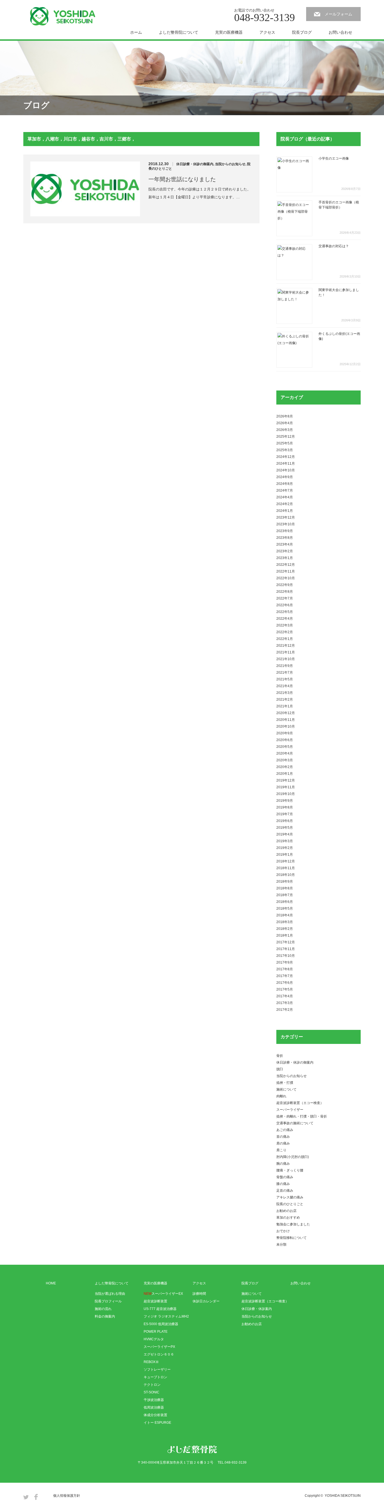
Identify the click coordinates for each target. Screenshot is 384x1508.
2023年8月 (284, 538)
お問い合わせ (340, 32)
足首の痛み (284, 1191)
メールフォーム (338, 14)
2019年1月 (284, 855)
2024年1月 (284, 511)
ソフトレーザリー (157, 1369)
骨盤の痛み (284, 1177)
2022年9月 (284, 585)
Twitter (26, 1497)
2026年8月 (284, 416)
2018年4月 (284, 915)
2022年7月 (284, 598)
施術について (286, 1089)
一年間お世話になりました (182, 179)
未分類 (281, 1244)
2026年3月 (284, 430)
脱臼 (279, 1069)
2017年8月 (284, 969)
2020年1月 (284, 774)
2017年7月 (284, 976)
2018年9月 (284, 882)
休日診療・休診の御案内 (194, 164)
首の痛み (283, 1137)
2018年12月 (285, 861)
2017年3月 (284, 1003)
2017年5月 (284, 989)
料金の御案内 (105, 1316)
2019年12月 (285, 780)
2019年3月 (284, 841)
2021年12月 (285, 646)
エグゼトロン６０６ (159, 1354)
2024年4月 (284, 497)
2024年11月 (285, 463)
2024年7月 (284, 490)
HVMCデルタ (154, 1339)
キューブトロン (155, 1377)
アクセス (267, 32)
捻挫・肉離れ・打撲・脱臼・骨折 (301, 1116)
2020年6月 (284, 740)
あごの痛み (284, 1130)
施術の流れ (103, 1309)
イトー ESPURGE (157, 1422)
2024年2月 (284, 504)
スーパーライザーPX (159, 1346)
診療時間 (199, 1293)
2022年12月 (285, 565)
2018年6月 (284, 902)
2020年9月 (284, 733)
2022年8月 (284, 592)
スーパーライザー (289, 1110)
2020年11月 (285, 720)
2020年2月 (284, 767)
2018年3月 (284, 922)
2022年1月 (284, 639)
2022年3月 (284, 625)
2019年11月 (285, 787)
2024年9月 (284, 477)
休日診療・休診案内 (256, 1309)
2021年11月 (285, 652)
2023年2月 (284, 551)
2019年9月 (284, 801)
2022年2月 (284, 632)
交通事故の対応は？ (334, 246)
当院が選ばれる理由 (110, 1293)
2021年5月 (284, 679)
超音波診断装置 (155, 1301)
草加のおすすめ (288, 1217)
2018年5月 (284, 908)
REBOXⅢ (151, 1362)
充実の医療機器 (229, 32)
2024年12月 (285, 457)
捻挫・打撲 (284, 1083)
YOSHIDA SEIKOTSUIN (343, 1496)
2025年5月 (284, 443)
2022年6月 (284, 605)
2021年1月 (284, 706)
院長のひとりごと (289, 1204)
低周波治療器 (154, 1407)
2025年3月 (284, 450)
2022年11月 (285, 571)
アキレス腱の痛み (289, 1197)
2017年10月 (285, 956)
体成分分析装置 (155, 1415)
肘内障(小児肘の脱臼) (292, 1157)
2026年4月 (284, 423)
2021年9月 (284, 666)
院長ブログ (302, 32)
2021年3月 (284, 693)
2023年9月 (284, 531)
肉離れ (281, 1096)
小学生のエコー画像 (334, 158)
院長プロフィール (108, 1301)
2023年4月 (284, 544)
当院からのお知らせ (230, 164)
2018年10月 (285, 875)
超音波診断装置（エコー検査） (300, 1103)
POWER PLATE (156, 1331)
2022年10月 (285, 578)
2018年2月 (284, 929)
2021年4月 (284, 686)
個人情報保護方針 (66, 1495)
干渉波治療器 (154, 1400)
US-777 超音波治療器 (160, 1309)
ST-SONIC (151, 1392)
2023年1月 (284, 558)
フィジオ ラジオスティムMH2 (166, 1316)
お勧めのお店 (286, 1211)
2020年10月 (285, 726)
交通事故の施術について (294, 1123)
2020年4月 (284, 753)
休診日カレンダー (206, 1301)
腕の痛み (283, 1164)
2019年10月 (285, 794)
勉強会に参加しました (293, 1224)
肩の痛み (283, 1143)
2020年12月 (285, 713)
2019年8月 (284, 807)
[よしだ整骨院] (62, 16)
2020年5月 (284, 747)
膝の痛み (283, 1184)
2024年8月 (284, 484)
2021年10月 (285, 659)
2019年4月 (284, 834)
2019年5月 (284, 828)
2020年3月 (284, 760)
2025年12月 (285, 437)
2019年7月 (284, 814)
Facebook (36, 1497)
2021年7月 (284, 672)
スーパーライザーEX (163, 1293)
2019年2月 (284, 848)
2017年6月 (284, 983)
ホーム (136, 32)
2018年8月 (284, 888)
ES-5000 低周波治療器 (161, 1324)
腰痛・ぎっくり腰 (289, 1170)
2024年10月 (285, 470)
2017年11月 (285, 949)
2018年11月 (285, 868)
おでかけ (283, 1231)
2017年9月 (284, 962)
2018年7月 (284, 895)
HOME (51, 1283)
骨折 (279, 1056)
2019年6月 (284, 821)
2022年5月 (284, 612)
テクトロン (152, 1384)
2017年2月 (284, 1010)
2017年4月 (284, 996)
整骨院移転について (291, 1238)
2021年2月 (284, 699)
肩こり (281, 1150)
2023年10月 (285, 524)
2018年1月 (284, 935)
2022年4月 (284, 619)
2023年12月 (285, 517)
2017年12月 (285, 942)
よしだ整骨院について (178, 32)
